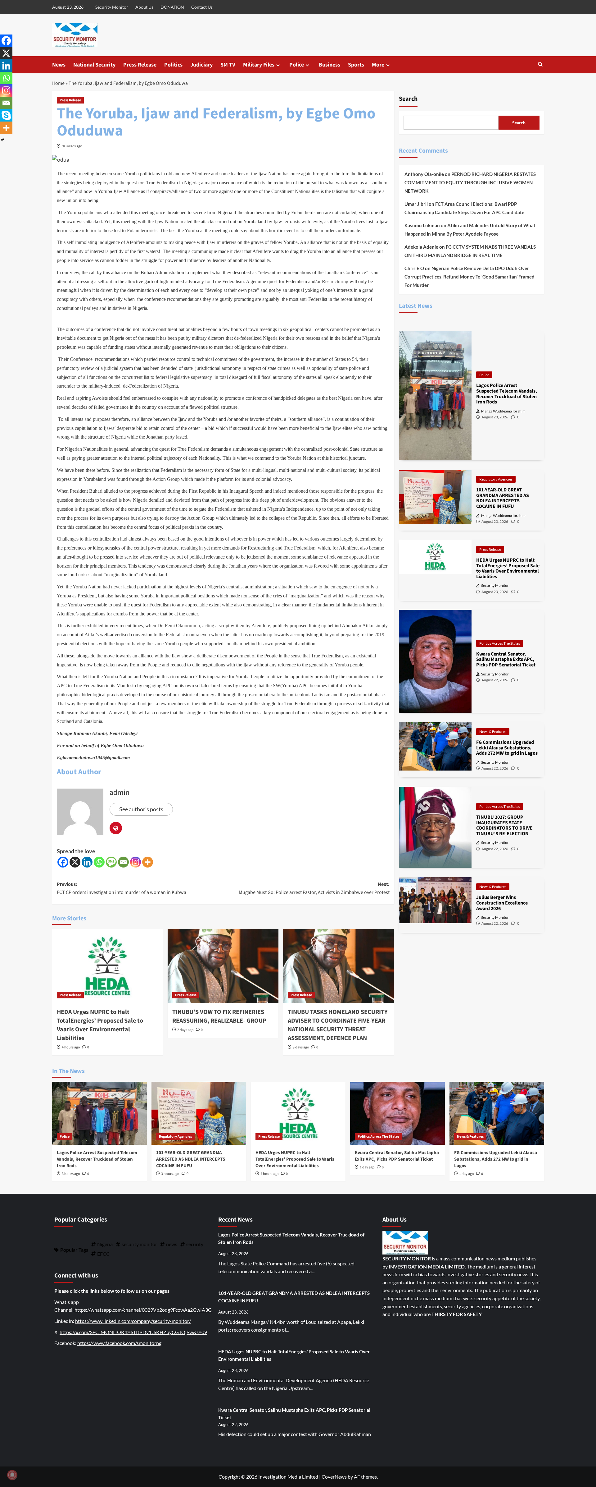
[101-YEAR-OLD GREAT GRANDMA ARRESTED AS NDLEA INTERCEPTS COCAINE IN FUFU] (198, 1113)
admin (119, 792)
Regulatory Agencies (495, 479)
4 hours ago (71, 1047)
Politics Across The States (499, 643)
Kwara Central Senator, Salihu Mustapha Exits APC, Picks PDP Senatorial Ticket (397, 1155)
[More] (147, 862)
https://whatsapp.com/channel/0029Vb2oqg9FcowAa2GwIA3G (143, 1310)
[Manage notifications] (12, 1475)
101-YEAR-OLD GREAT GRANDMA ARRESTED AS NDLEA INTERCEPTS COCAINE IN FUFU (190, 1159)
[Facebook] (62, 862)
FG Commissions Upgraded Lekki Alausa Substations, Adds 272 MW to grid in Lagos (495, 1159)
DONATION (172, 7)
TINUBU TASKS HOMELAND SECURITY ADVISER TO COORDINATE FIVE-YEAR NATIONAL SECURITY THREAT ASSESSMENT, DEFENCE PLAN (338, 1025)
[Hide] (2, 139)
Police (296, 65)
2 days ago (185, 1030)
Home (58, 83)
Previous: (121, 888)
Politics (173, 65)
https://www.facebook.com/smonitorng (119, 1343)
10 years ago (72, 146)
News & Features (492, 731)
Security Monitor (111, 7)
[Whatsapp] (99, 862)
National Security (94, 65)
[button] (540, 64)
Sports (356, 65)
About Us (144, 7)
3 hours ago (71, 1173)
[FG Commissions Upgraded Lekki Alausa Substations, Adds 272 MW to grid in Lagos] (496, 1113)
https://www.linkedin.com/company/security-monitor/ (133, 1321)
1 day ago (367, 1167)
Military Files (258, 65)
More (378, 65)
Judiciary (201, 65)
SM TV (227, 65)
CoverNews (334, 1477)
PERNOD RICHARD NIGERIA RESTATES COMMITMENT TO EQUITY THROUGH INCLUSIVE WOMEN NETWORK (470, 182)
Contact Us (202, 7)
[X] (75, 862)
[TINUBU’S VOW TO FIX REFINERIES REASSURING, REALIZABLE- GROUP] (223, 966)
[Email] (123, 862)
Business (329, 65)
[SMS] (111, 862)
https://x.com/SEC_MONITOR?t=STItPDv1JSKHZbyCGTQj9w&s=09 (133, 1332)
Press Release (139, 65)
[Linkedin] (87, 862)
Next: (314, 888)
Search (408, 98)
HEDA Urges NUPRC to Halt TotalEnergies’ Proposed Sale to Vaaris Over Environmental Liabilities (100, 1025)
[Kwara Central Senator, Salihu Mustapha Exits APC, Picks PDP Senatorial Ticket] (397, 1113)
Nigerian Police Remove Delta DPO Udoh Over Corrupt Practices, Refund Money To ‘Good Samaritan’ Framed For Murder (469, 276)
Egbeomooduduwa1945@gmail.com (93, 757)
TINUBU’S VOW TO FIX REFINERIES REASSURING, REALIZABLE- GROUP (219, 1016)
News (58, 65)
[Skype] (6, 115)
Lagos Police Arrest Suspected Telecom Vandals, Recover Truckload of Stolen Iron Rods (97, 1159)
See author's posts (141, 809)
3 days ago (301, 1047)
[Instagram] (135, 862)
